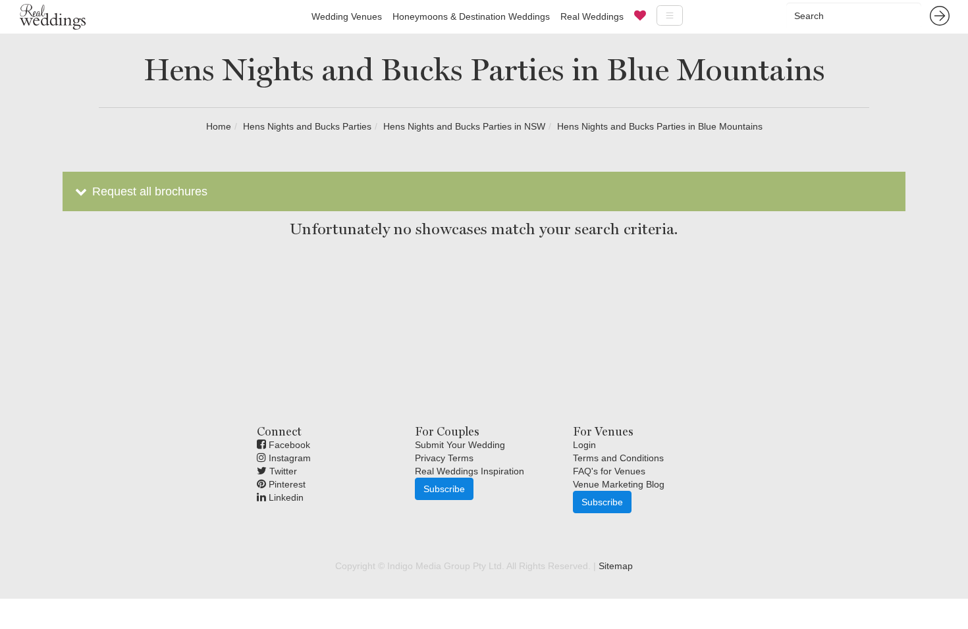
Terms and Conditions (618, 458)
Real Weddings (592, 16)
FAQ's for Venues (609, 471)
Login (584, 445)
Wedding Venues (346, 16)
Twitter (282, 471)
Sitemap (616, 566)
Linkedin (285, 497)
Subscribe (444, 489)
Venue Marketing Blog (618, 484)
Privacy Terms (444, 458)
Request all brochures (148, 191)
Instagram (288, 458)
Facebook (288, 445)
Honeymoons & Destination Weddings (471, 16)
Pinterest (286, 484)
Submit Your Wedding (460, 445)
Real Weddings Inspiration (469, 471)
